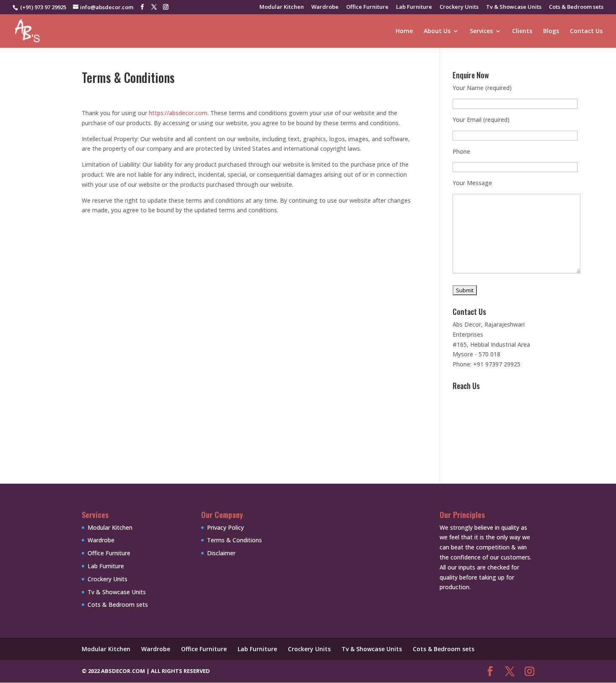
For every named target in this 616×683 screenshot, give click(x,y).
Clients (522, 31)
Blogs (551, 31)
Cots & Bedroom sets (576, 7)
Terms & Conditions (234, 540)
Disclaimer (221, 553)
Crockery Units (459, 7)
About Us (437, 31)
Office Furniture (367, 7)
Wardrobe (325, 7)
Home (404, 31)
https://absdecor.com (178, 113)
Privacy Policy (225, 527)
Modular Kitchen (281, 7)
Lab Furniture (414, 7)
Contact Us (586, 31)
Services (481, 31)
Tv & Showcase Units (513, 7)
